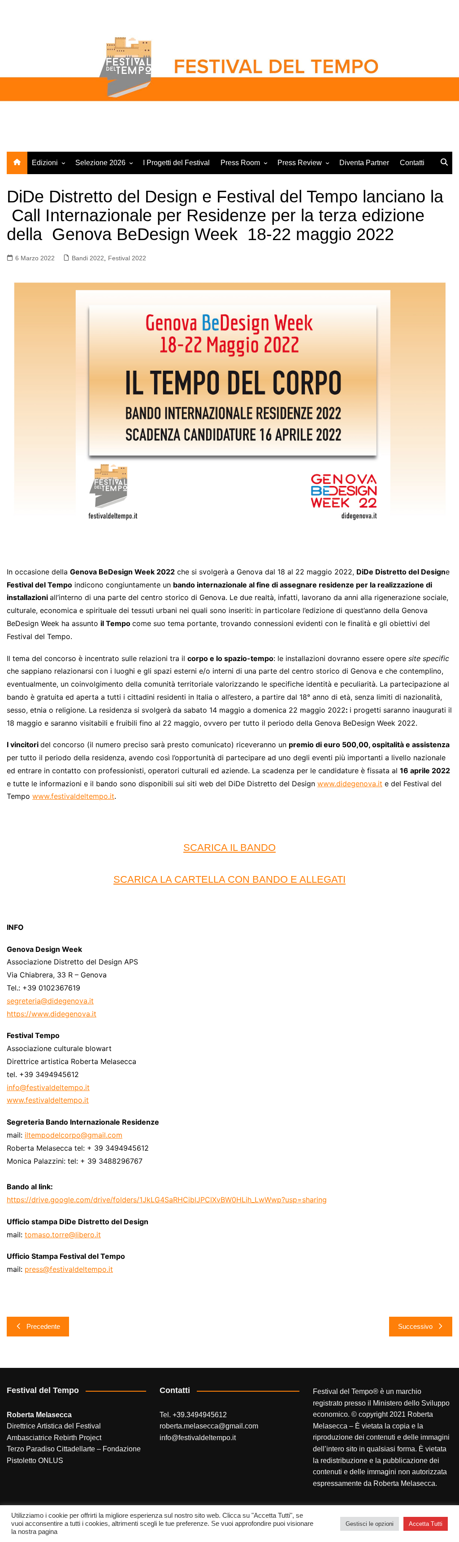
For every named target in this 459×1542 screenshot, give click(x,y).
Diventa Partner (364, 162)
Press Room (240, 162)
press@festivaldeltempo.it (69, 1269)
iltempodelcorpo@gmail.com (73, 1134)
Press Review (299, 162)
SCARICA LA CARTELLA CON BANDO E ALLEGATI (229, 879)
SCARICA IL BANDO (229, 847)
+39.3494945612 (200, 1415)
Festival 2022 (127, 258)
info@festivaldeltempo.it (48, 1087)
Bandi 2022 (88, 258)
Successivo (415, 1326)
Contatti (412, 162)
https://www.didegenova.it (51, 1013)
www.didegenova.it (349, 783)
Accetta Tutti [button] (425, 1523)
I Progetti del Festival (176, 162)
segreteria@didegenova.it (50, 1000)
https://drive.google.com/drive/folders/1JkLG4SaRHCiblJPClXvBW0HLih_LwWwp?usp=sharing (167, 1199)
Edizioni (45, 162)
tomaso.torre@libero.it (63, 1234)
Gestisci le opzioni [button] (370, 1523)
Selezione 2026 (100, 162)
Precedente (43, 1326)
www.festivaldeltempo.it (73, 796)
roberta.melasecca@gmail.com (209, 1426)
